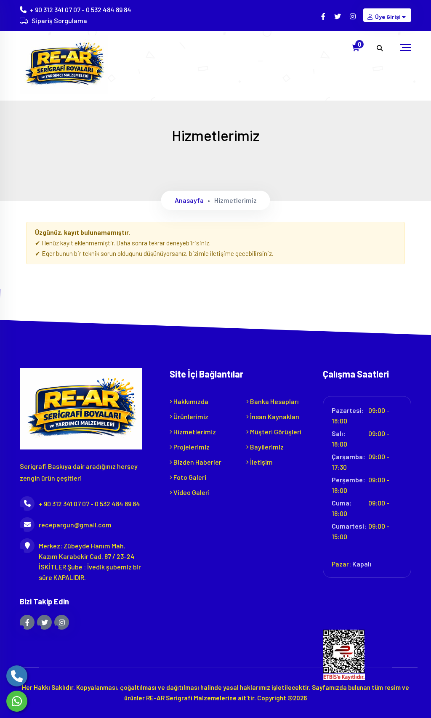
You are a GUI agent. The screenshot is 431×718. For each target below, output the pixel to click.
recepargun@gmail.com (75, 525)
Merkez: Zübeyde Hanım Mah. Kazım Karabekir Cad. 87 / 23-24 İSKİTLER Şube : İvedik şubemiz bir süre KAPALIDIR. (90, 561)
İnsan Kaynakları (274, 416)
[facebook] (324, 16)
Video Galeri (191, 492)
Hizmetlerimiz (194, 432)
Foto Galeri (189, 477)
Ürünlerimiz (190, 416)
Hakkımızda (190, 401)
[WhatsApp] (16, 701)
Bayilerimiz (266, 447)
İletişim (261, 462)
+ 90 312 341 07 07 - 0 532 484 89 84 (80, 9)
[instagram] (353, 16)
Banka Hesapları (274, 401)
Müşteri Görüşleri (275, 432)
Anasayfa (189, 200)
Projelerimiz (191, 447)
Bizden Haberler (196, 462)
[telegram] (338, 16)
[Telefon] (16, 675)
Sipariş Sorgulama (59, 20)
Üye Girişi (388, 16)
